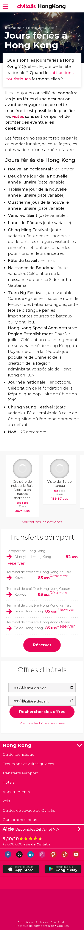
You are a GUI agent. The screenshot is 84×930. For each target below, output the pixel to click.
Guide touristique (18, 754)
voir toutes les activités (42, 522)
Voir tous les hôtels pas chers (42, 723)
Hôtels (9, 782)
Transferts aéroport (42, 537)
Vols (6, 801)
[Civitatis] (42, 905)
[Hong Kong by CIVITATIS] (27, 7)
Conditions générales (32, 922)
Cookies (62, 925)
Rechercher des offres (42, 711)
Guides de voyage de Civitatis (29, 810)
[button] (5, 6)
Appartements (16, 792)
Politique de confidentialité (35, 925)
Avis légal (57, 922)
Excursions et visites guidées (28, 764)
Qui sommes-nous (20, 820)
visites (18, 116)
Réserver (15, 563)
